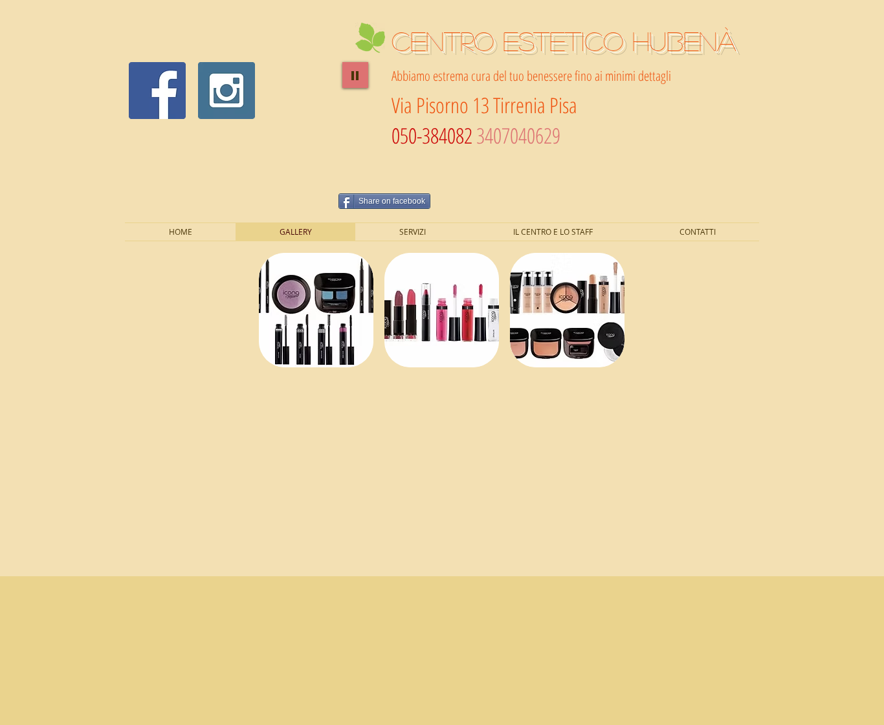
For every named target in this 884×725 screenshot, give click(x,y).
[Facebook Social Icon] (157, 90)
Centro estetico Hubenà (564, 40)
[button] (316, 310)
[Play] (355, 75)
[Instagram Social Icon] (226, 90)
